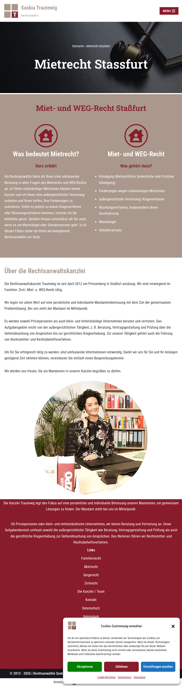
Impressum (139, 677)
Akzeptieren (85, 667)
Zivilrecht (91, 583)
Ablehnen (121, 667)
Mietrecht (91, 567)
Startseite (78, 46)
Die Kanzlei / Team (91, 591)
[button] (173, 626)
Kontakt (91, 600)
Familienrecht (91, 558)
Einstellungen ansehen (158, 667)
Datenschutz (124, 677)
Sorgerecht (91, 575)
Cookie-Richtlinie (106, 677)
